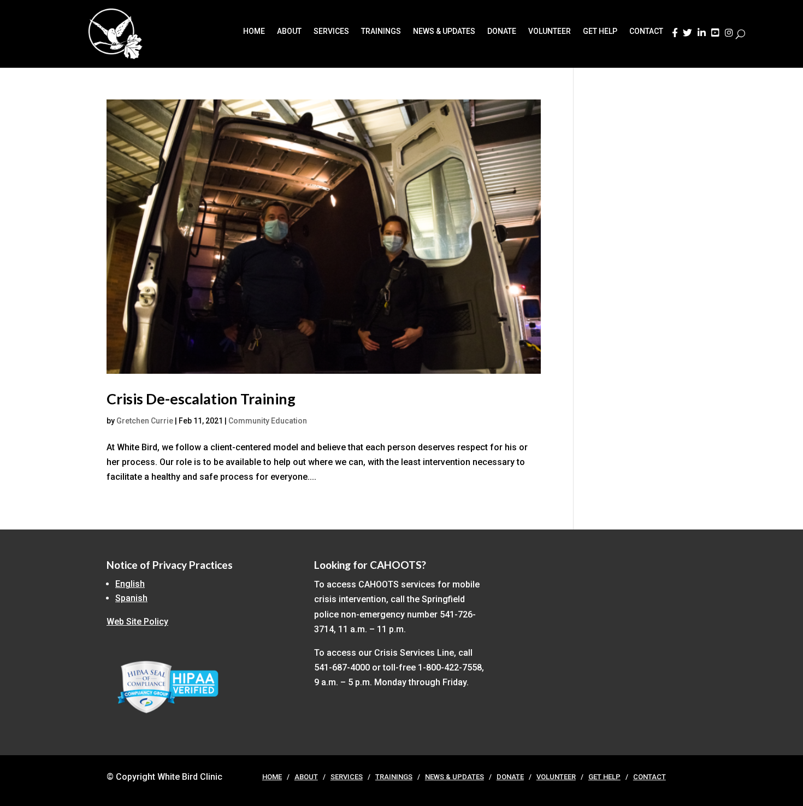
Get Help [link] (600, 31)
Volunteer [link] (549, 31)
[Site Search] (740, 34)
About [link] (289, 31)
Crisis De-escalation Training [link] (201, 399)
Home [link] (254, 31)
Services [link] (331, 31)
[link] (674, 36)
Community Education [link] (267, 420)
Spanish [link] (131, 598)
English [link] (130, 584)
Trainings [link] (381, 31)
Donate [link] (501, 31)
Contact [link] (646, 31)
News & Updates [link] (444, 31)
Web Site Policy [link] (137, 621)
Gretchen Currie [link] (144, 420)
